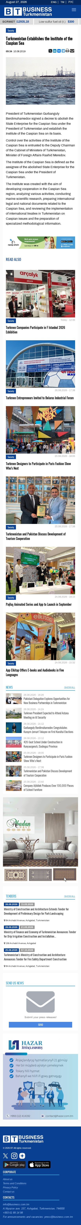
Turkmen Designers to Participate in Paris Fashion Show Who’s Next (38, 466)
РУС (71, 2)
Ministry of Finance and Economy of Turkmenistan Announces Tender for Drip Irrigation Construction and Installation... (40, 934)
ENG (53, 2)
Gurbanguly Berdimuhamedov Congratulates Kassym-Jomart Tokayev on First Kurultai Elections (48, 730)
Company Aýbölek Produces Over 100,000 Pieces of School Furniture (49, 787)
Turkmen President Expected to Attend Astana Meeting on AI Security (46, 715)
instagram (14, 1156)
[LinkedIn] (54, 51)
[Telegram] (63, 51)
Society (11, 30)
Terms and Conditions (14, 1183)
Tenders (11, 896)
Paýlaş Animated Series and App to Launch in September (39, 604)
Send (40, 1025)
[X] (50, 51)
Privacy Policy (10, 1187)
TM (62, 2)
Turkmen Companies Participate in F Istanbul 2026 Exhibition (35, 329)
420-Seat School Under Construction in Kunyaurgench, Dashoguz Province (43, 744)
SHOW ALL (69, 687)
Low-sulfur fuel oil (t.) (31, 21)
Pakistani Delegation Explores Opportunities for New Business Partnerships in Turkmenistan (47, 701)
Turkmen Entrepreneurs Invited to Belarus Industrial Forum (40, 398)
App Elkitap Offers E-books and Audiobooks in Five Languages (35, 672)
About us (7, 1179)
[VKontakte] (59, 51)
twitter (6, 1156)
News (9, 687)
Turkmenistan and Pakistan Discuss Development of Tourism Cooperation (36, 536)
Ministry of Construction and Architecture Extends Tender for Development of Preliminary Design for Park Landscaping (36, 911)
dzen (22, 1156)
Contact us (8, 1191)
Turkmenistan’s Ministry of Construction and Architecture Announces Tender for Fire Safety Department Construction (35, 956)
